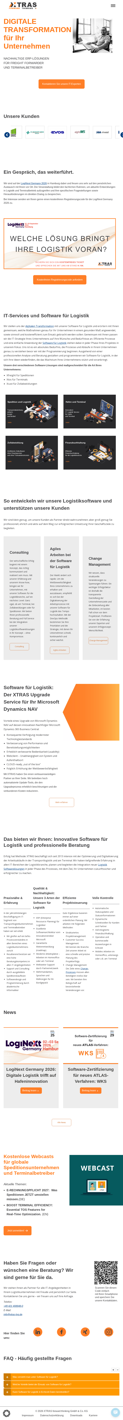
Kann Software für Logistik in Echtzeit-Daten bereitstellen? (41, 1392)
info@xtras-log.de (13, 1314)
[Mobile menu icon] (113, 6)
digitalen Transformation (39, 326)
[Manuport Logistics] (109, 132)
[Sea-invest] (87, 132)
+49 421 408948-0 (13, 1306)
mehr (9, 422)
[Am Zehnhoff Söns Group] (19, 132)
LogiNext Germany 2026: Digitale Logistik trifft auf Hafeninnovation (31, 1075)
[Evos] (42, 132)
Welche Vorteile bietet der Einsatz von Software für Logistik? (42, 1384)
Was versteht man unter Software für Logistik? (35, 1377)
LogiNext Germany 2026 (34, 183)
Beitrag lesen (29, 1090)
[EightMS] (64, 132)
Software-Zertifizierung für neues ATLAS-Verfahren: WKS (91, 1075)
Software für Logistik (54, 343)
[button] (6, 1413)
